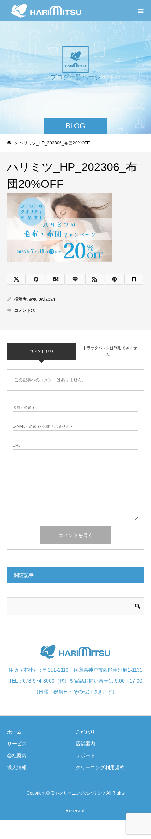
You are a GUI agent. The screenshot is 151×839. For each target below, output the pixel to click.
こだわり (85, 732)
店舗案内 (85, 743)
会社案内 (17, 755)
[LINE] (75, 279)
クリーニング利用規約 (100, 767)
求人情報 (17, 767)
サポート (85, 755)
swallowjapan (42, 299)
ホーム (14, 732)
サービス (17, 743)
